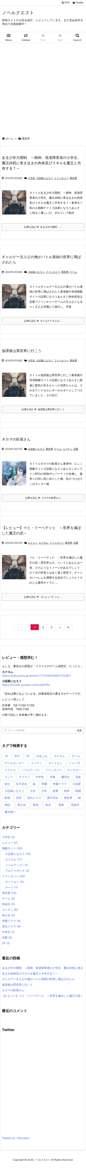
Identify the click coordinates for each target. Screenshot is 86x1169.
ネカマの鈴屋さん (16, 439)
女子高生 (21, 784)
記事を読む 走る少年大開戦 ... (43, 226)
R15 (17, 756)
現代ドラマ (34, 797)
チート (11, 887)
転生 (48, 804)
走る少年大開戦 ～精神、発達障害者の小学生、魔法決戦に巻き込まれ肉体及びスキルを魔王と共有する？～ (41, 162)
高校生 (75, 804)
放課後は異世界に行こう (21, 351)
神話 (7, 804)
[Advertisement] (43, 88)
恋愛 (75, 448)
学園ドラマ (60, 784)
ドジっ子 (74, 763)
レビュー (32, 542)
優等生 (65, 777)
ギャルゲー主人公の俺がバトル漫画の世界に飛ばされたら (38, 979)
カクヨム (43, 542)
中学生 (40, 777)
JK (6, 756)
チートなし (55, 763)
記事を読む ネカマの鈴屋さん (43, 497)
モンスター (74, 770)
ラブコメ (24, 777)
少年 (44, 790)
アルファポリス (17, 870)
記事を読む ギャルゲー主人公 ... (43, 320)
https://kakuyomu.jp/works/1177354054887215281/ (36, 675)
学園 (44, 784)
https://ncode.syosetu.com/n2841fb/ (26, 684)
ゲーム (73, 271)
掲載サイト (12, 848)
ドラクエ (10, 770)
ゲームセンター (14, 763)
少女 (33, 790)
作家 (52, 777)
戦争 (67, 790)
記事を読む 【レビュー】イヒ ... (43, 596)
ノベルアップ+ (30, 770)
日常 (19, 797)
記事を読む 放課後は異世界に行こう (43, 409)
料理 (7, 797)
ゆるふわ (41, 756)
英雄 (35, 804)
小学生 (31, 178)
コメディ (67, 448)
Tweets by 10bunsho (15, 1138)
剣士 (7, 784)
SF (28, 756)
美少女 (21, 804)
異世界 (73, 178)
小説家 (76, 784)
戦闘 (78, 790)
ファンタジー (61, 178)
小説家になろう (44, 178)
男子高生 (52, 797)
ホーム (9, 138)
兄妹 (78, 777)
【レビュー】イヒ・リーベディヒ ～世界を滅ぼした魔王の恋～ (42, 995)
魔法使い (10, 811)
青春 (61, 804)
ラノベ (9, 777)
